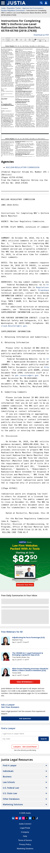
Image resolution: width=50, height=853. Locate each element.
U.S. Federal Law (11, 787)
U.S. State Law (10, 793)
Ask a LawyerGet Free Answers (10, 706)
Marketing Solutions (13, 804)
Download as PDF (41, 35)
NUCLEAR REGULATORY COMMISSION (22, 167)
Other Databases (11, 799)
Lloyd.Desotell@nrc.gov (14, 326)
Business (7, 776)
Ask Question (25, 718)
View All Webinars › (25, 682)
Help (25, 836)
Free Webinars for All (12, 632)
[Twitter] (33, 818)
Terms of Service (25, 840)
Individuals (8, 771)
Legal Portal (25, 828)
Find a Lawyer (8, 728)
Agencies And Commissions (32, 8)
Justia (3, 8)
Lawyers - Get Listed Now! (25, 746)
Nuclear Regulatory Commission (13, 10)
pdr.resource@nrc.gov (26, 375)
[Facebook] (20, 818)
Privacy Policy (25, 844)
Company (25, 832)
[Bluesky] (30, 818)
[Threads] (26, 818)
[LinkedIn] (13, 818)
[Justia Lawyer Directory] (36, 818)
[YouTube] (16, 818)
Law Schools (9, 782)
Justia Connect (25, 824)
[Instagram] (23, 818)
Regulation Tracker (14, 8)
